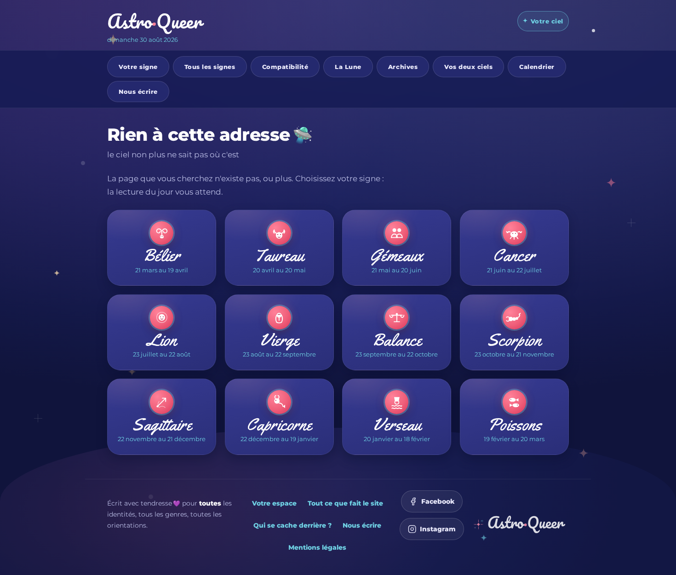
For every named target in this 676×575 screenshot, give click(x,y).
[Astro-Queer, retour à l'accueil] (519, 524)
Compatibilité (285, 66)
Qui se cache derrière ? (292, 525)
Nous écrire (138, 91)
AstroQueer (154, 21)
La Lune (348, 66)
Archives (403, 66)
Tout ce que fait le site (345, 503)
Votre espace (274, 503)
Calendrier (536, 66)
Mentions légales (317, 547)
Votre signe (138, 66)
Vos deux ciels (468, 66)
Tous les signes (209, 66)
